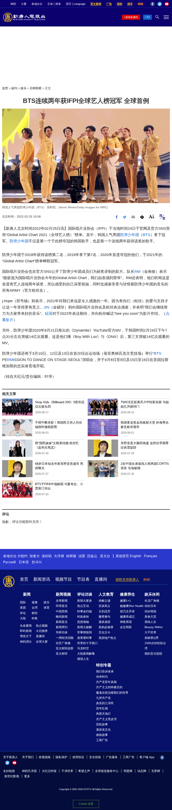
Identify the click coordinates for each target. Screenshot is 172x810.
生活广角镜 (152, 600)
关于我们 (28, 757)
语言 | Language (75, 3)
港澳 (35, 602)
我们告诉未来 (105, 671)
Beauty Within (154, 627)
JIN (46, 307)
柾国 (48, 313)
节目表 (83, 579)
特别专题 (103, 665)
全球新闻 (62, 600)
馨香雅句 (104, 616)
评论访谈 (84, 594)
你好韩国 (150, 611)
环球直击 (62, 606)
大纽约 (22, 556)
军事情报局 (84, 632)
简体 (58, 3)
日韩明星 (36, 88)
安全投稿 (95, 757)
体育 (47, 607)
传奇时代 (102, 676)
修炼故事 (102, 734)
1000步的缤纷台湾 (155, 645)
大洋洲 (59, 556)
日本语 (24, 562)
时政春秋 (83, 616)
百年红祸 (102, 708)
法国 (81, 556)
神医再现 (126, 622)
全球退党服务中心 (107, 771)
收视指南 (45, 757)
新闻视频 (63, 594)
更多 (27, 776)
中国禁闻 (62, 611)
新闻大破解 (84, 627)
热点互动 (83, 606)
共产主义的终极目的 (109, 687)
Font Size (152, 216)
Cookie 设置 (86, 803)
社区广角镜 (63, 643)
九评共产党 (103, 698)
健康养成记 (127, 616)
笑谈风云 (104, 606)
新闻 (27, 594)
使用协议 (78, 757)
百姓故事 (102, 724)
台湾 (35, 607)
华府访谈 (62, 632)
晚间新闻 (62, 616)
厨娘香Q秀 (152, 637)
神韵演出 (26, 641)
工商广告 (102, 740)
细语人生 (83, 658)
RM (137, 271)
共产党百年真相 (106, 682)
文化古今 (104, 632)
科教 (35, 618)
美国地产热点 (107, 637)
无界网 (155, 771)
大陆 (23, 618)
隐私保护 (61, 757)
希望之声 (84, 771)
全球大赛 (42, 641)
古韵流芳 (104, 611)
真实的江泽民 (105, 703)
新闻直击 (62, 622)
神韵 (13, 3)
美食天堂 (150, 616)
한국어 (37, 562)
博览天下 (26, 636)
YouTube (167, 4)
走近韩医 (126, 627)
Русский (9, 562)
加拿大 (35, 556)
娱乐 (23, 88)
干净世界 (67, 771)
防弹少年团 (129, 235)
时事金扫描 (84, 611)
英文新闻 (95, 3)
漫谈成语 (104, 622)
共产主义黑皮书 (106, 719)
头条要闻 (26, 625)
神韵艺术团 (29, 771)
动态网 (141, 771)
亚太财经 (62, 653)
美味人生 (150, 622)
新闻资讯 (41, 579)
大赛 (23, 3)
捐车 (130, 3)
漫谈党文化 (103, 729)
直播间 (101, 579)
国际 (23, 602)
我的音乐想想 (153, 653)
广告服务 (112, 757)
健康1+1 (125, 600)
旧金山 (92, 556)
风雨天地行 (103, 713)
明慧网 (128, 771)
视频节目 (63, 579)
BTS (146, 235)
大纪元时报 (49, 771)
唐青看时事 (84, 637)
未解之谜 (104, 600)
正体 (50, 3)
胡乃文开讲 (127, 611)
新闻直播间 (131, 17)
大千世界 (150, 632)
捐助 (119, 3)
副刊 (14, 88)
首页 (5, 88)
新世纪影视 (11, 776)
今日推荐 (42, 631)
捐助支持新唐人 (127, 579)
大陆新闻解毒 (86, 653)
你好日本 (150, 606)
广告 (109, 3)
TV (148, 17)
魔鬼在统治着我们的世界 (112, 692)
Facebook (152, 4)
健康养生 (127, 594)
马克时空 (83, 648)
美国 (23, 607)
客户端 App (146, 757)
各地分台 (36, 3)
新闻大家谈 (84, 600)
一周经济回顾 (64, 637)
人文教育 (106, 594)
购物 (140, 3)
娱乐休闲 (152, 594)
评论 (23, 613)
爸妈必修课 (106, 627)
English (135, 556)
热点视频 (42, 625)
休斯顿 (71, 556)
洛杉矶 (47, 556)
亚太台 (105, 556)
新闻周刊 (62, 627)
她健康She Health (131, 606)
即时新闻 (26, 631)
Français (150, 556)
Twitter (160, 4)
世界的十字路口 (87, 643)
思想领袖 (83, 622)
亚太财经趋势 (64, 648)
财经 (35, 613)
